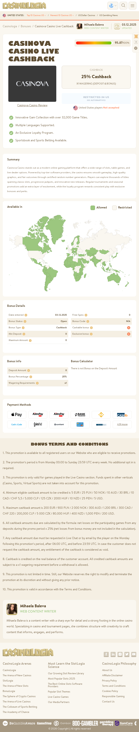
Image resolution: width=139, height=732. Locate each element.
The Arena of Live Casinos (17, 702)
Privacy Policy (109, 681)
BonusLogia (9, 691)
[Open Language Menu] (113, 5)
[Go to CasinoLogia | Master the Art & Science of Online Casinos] (24, 5)
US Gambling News (108, 15)
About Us (107, 670)
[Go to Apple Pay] (16, 414)
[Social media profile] (106, 654)
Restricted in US (96, 98)
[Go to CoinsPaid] (38, 424)
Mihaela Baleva (94, 24)
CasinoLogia (9, 670)
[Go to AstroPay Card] (38, 414)
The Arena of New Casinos (17, 675)
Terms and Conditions (114, 686)
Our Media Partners (59, 702)
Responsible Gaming (113, 696)
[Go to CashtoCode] (16, 424)
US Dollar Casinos (86, 15)
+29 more (122, 424)
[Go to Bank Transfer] (80, 414)
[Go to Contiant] (58, 424)
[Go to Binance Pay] (101, 414)
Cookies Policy (110, 691)
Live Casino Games (58, 697)
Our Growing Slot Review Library (66, 673)
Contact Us (108, 702)
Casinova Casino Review (32, 105)
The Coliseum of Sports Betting (20, 707)
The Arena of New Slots (15, 686)
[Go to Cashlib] (122, 414)
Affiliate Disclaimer (112, 675)
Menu (132, 5)
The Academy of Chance (16, 712)
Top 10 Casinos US (35, 15)
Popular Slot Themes (59, 692)
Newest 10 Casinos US (61, 15)
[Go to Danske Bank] (101, 424)
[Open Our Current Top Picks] (32, 83)
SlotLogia (8, 681)
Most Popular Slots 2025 (61, 679)
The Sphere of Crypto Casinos (19, 696)
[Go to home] (28, 652)
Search (123, 5)
